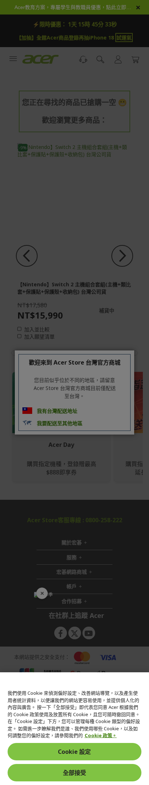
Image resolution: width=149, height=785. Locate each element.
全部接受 (74, 773)
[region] (74, 728)
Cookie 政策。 (101, 735)
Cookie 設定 (74, 752)
